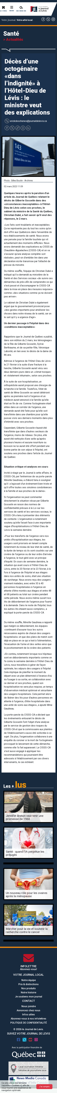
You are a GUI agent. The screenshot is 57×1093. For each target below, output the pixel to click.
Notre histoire (28, 992)
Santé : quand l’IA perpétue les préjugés (25, 853)
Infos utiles (28, 1014)
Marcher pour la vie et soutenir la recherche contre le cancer (27, 930)
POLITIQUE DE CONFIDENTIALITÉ (28, 1022)
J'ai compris (44, 1087)
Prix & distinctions (28, 984)
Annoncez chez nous (28, 1010)
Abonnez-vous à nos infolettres (28, 1018)
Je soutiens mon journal (28, 996)
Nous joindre (28, 1006)
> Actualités (13, 39)
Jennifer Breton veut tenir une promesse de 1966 (24, 817)
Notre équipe (28, 980)
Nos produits (28, 988)
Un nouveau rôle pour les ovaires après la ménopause (26, 894)
